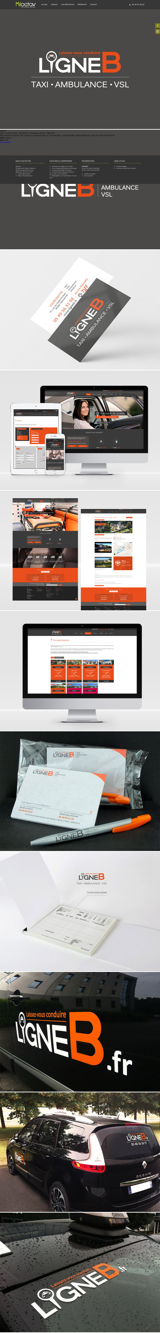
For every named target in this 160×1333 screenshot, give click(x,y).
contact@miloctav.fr (24, 174)
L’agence (54, 4)
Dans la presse (88, 176)
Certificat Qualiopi (89, 174)
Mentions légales (121, 166)
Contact (93, 4)
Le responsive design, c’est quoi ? (62, 170)
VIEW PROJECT (5, 143)
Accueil (44, 4)
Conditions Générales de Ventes (126, 168)
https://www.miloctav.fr (25, 176)
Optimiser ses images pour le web (62, 166)
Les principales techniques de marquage (64, 168)
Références (82, 4)
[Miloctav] (26, 7)
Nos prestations (67, 4)
